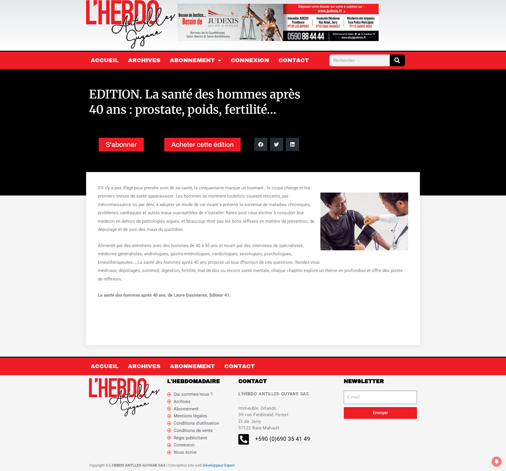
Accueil (105, 60)
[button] (260, 144)
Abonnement (192, 60)
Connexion (250, 60)
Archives (144, 60)
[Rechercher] (397, 60)
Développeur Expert (219, 465)
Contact (293, 60)
